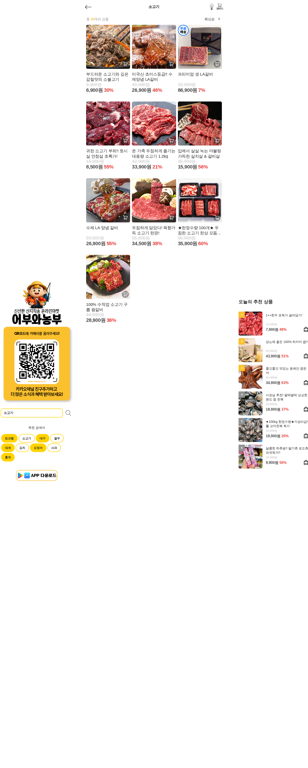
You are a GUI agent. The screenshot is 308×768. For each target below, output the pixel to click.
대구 (43, 438)
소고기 (26, 438)
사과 (54, 448)
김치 (22, 448)
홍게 (8, 457)
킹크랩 (9, 438)
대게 (8, 448)
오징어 (38, 448)
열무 (57, 438)
